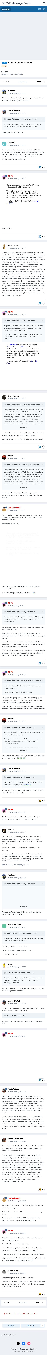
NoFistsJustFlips (15, 1139)
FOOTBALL (19, 74)
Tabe (10, 964)
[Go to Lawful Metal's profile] (4, 112)
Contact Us (24, 1349)
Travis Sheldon (14, 924)
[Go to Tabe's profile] (4, 965)
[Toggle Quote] (5, 119)
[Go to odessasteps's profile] (4, 1272)
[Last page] (44, 82)
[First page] (3, 82)
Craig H (11, 142)
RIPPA (6, 72)
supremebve (13, 245)
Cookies (33, 1349)
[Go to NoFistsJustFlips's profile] (4, 1140)
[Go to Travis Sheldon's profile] (4, 926)
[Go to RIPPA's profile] (4, 177)
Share (11, 1326)
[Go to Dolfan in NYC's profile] (4, 509)
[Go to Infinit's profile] (4, 457)
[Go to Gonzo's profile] (4, 831)
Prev (7, 82)
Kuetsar (11, 90)
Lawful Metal (14, 110)
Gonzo (11, 829)
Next (39, 82)
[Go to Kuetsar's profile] (4, 92)
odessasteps (14, 1270)
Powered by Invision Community (23, 1351)
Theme (14, 1349)
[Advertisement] (23, 36)
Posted (16, 93)
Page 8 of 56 (23, 82)
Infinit (10, 456)
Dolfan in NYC (31, 681)
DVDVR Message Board (16, 3)
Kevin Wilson (13, 1089)
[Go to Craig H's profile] (4, 144)
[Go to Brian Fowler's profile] (4, 397)
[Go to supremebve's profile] (4, 246)
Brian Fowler (13, 396)
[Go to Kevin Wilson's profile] (4, 1090)
